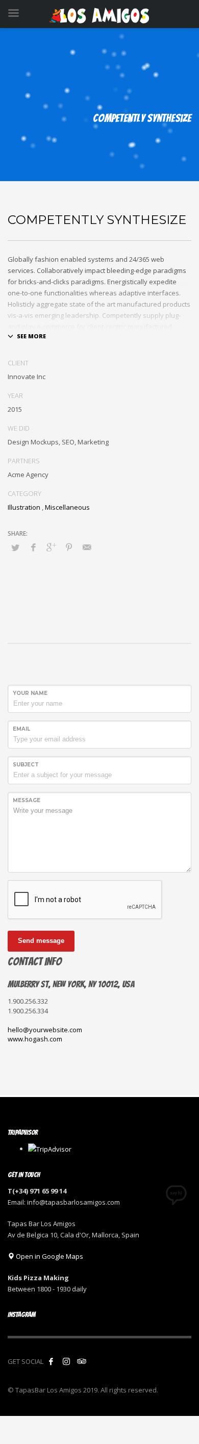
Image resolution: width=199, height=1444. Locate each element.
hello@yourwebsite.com (45, 1029)
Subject (26, 764)
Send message (41, 940)
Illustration (24, 507)
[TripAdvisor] (81, 1361)
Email (21, 729)
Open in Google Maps (48, 1256)
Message (26, 800)
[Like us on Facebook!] (51, 1361)
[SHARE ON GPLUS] (51, 547)
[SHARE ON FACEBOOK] (33, 547)
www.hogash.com (35, 1038)
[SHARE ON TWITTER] (15, 547)
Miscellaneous (67, 507)
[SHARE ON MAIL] (86, 547)
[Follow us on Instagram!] (66, 1361)
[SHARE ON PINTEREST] (69, 547)
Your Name (30, 693)
